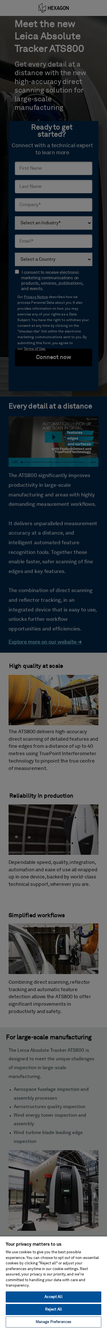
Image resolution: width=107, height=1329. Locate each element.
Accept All (53, 1297)
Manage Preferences (53, 1322)
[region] (53, 1282)
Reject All (53, 1309)
